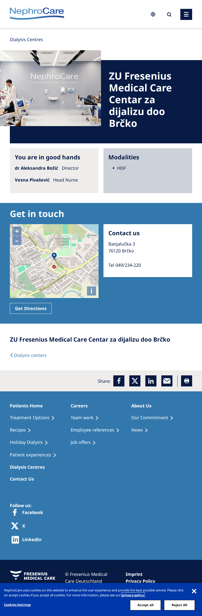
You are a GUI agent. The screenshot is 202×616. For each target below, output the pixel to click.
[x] (134, 380)
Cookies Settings (17, 604)
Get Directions (31, 308)
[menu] (186, 14)
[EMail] (166, 380)
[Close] (194, 590)
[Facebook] (118, 380)
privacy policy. (133, 595)
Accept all (145, 605)
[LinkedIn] (150, 380)
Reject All (179, 605)
